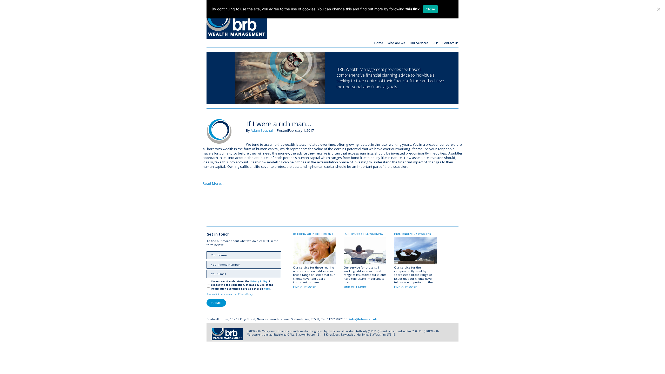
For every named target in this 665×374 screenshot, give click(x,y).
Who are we (396, 43)
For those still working (363, 234)
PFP (435, 43)
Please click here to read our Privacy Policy (229, 294)
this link (412, 9)
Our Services (419, 43)
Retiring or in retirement (313, 234)
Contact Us (450, 43)
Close (430, 9)
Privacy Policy (259, 281)
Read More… (213, 183)
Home (378, 43)
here (267, 288)
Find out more (304, 287)
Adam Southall (262, 130)
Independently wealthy (412, 234)
